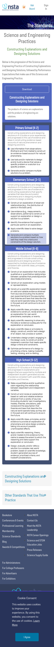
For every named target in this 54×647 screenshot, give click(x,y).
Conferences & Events (12, 520)
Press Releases (34, 550)
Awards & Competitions (13, 547)
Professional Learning (12, 525)
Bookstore (7, 515)
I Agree (27, 637)
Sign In (46, 6)
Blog (4, 541)
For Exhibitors (8, 578)
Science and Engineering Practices (27, 38)
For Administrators (11, 562)
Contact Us (32, 520)
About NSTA (32, 515)
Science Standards (11, 536)
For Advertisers (9, 573)
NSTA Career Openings (37, 535)
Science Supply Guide (37, 555)
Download (27, 89)
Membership (8, 531)
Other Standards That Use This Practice (24, 497)
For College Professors (13, 568)
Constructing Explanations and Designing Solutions (25, 478)
